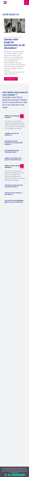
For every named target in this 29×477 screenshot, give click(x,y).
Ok (5, 474)
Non (9, 474)
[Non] (27, 472)
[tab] (14, 116)
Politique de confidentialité (18, 474)
